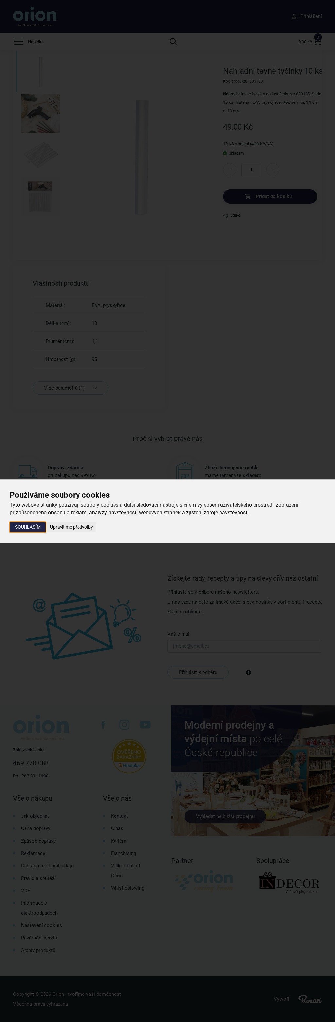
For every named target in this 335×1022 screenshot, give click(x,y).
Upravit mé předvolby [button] (71, 527)
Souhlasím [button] (28, 527)
